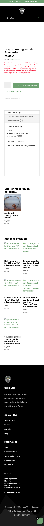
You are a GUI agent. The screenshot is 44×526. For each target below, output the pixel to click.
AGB (6, 447)
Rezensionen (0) (15, 120)
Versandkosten (16, 59)
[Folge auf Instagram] (6, 498)
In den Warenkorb (27, 85)
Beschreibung (14, 112)
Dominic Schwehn (22, 515)
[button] (12, 91)
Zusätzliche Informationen (20, 116)
